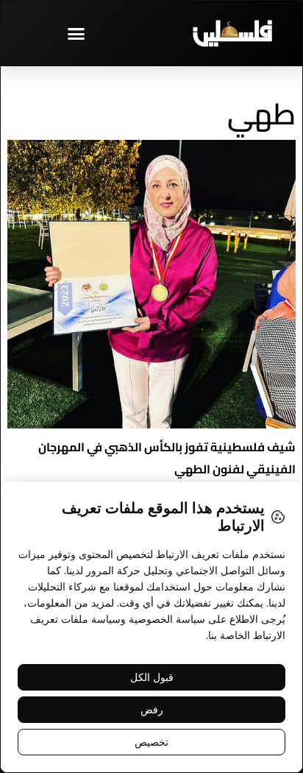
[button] (76, 33)
